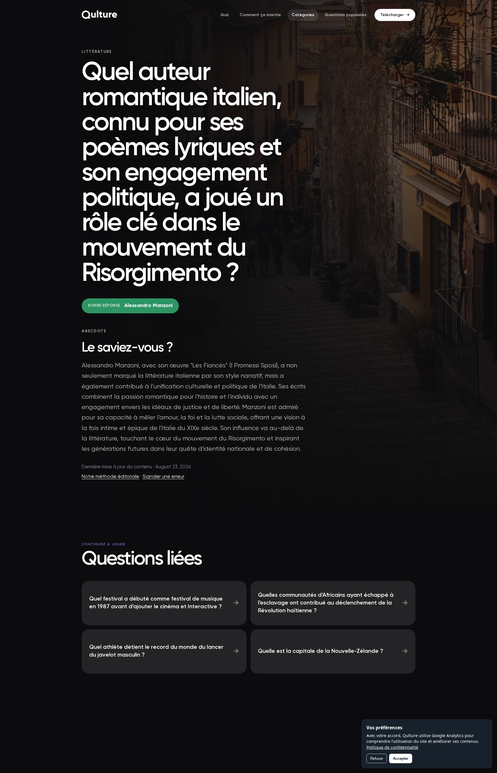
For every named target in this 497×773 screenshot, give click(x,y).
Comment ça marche (260, 15)
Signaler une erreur (163, 476)
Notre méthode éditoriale (110, 476)
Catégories (303, 15)
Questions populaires (345, 15)
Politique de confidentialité (392, 747)
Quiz (224, 15)
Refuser (376, 758)
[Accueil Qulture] (99, 15)
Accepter (400, 758)
